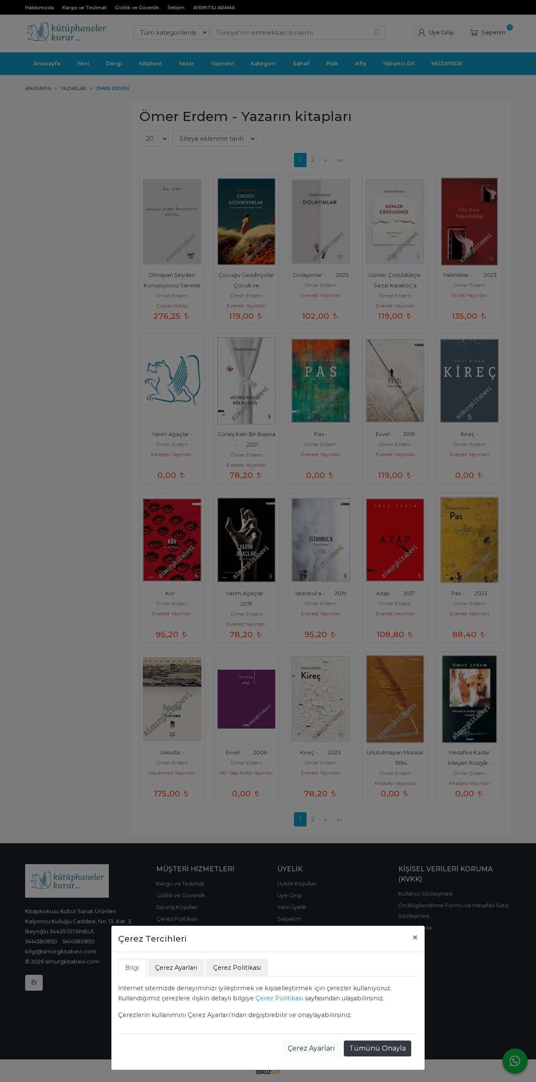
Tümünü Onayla (377, 1048)
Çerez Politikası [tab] (237, 967)
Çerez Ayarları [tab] (176, 967)
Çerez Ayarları (311, 1048)
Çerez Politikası (279, 998)
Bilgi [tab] (132, 967)
